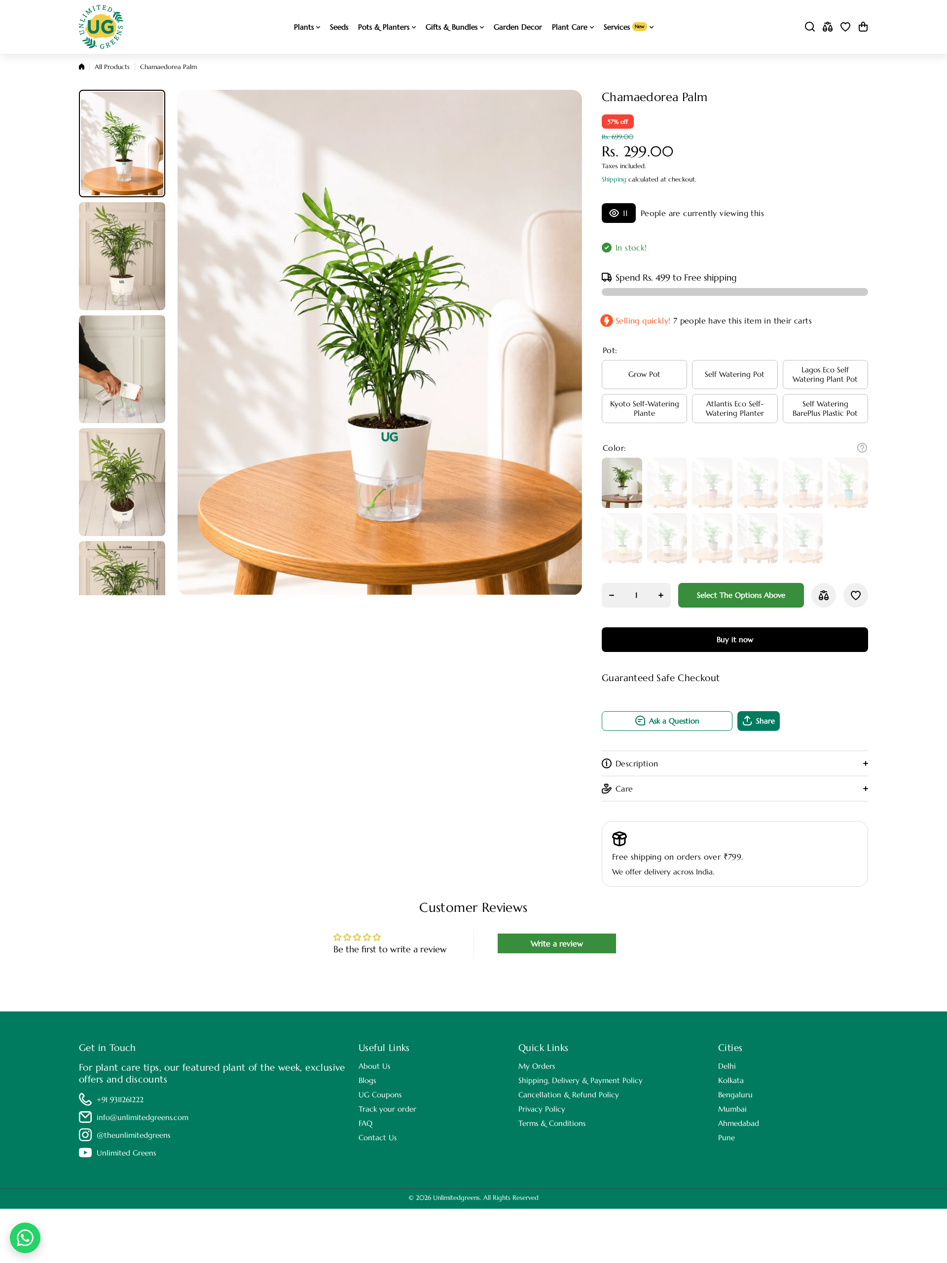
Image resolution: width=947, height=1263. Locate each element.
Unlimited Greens (126, 1152)
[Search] (810, 27)
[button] (863, 27)
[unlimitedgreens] (101, 27)
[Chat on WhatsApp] (25, 1238)
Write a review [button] (557, 943)
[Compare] (828, 27)
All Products (112, 67)
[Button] (862, 448)
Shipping (614, 179)
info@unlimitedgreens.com (142, 1117)
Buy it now (735, 639)
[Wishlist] (845, 27)
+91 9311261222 (120, 1099)
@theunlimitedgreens (133, 1135)
